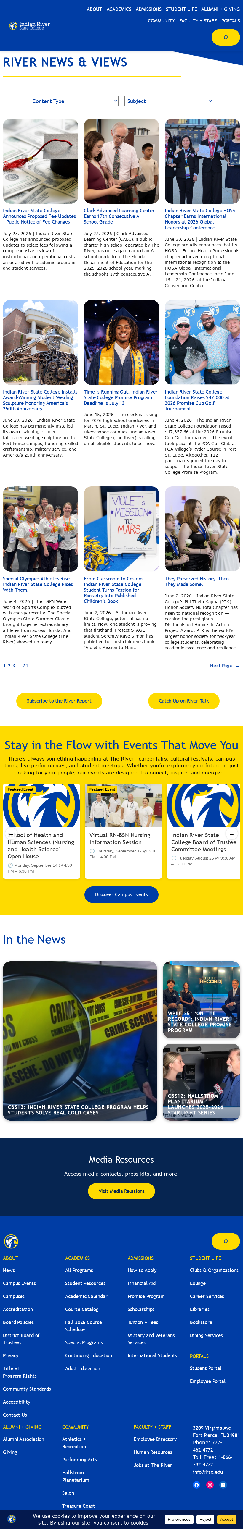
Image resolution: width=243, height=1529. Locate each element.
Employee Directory (155, 1439)
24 (25, 665)
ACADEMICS (77, 1258)
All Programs (79, 1270)
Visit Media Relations (122, 1191)
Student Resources (85, 1283)
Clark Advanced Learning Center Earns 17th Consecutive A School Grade (119, 216)
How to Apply (142, 1270)
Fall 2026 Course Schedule (83, 1326)
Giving (10, 1452)
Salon (68, 1493)
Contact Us (15, 1415)
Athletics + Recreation (74, 1443)
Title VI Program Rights (20, 1372)
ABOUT (10, 1258)
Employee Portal (208, 1381)
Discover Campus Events (121, 894)
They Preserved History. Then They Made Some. (197, 581)
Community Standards (27, 1389)
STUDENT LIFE (205, 1258)
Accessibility (16, 1402)
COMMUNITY (75, 1427)
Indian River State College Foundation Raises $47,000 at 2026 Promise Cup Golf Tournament (197, 400)
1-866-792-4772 (212, 1461)
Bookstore (201, 1322)
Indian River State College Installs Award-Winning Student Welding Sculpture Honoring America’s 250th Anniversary (40, 400)
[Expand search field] (226, 37)
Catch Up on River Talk (184, 701)
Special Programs (84, 1342)
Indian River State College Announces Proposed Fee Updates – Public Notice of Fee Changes (39, 216)
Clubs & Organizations (214, 1270)
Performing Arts (79, 1459)
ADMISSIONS (141, 1258)
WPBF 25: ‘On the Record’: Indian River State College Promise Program (200, 1022)
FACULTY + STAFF (152, 1427)
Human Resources (153, 1452)
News (9, 1270)
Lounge (198, 1283)
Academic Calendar (86, 1296)
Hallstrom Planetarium (75, 1476)
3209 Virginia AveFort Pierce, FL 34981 (216, 1432)
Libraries (200, 1309)
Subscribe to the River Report (59, 701)
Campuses (14, 1296)
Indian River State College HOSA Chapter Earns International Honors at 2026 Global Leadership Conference (200, 219)
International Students (152, 1355)
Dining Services (206, 1335)
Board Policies (18, 1322)
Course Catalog (82, 1309)
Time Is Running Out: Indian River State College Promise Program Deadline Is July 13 (121, 397)
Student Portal (206, 1368)
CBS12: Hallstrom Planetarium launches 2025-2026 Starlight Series (195, 1104)
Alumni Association (23, 1439)
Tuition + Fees (143, 1322)
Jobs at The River (153, 1465)
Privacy (10, 1355)
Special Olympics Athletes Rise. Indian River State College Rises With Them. (38, 584)
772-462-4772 (207, 1446)
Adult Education (82, 1368)
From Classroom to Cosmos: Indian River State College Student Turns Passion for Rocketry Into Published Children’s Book (114, 590)
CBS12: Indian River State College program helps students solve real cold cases (78, 1110)
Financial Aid (142, 1283)
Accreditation (18, 1309)
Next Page (225, 665)
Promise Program (146, 1296)
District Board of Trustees (21, 1339)
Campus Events (19, 1283)
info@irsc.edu (208, 1472)
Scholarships (141, 1309)
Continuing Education (88, 1355)
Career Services (207, 1296)
